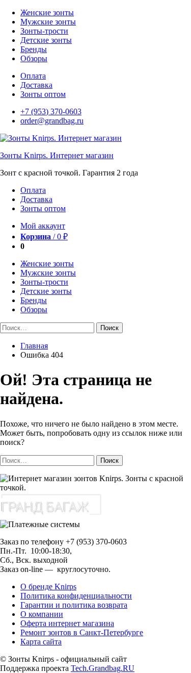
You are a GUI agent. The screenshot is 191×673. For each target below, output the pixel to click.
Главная (34, 345)
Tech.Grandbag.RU (102, 668)
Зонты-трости (44, 31)
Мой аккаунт (42, 225)
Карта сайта (41, 641)
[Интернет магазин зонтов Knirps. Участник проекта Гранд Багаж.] (51, 515)
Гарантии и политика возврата (73, 605)
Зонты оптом (43, 94)
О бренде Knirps (48, 586)
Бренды (33, 49)
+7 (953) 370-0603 (50, 111)
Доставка (36, 85)
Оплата (33, 75)
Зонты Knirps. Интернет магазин (57, 155)
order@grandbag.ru (52, 120)
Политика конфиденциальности (76, 595)
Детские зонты (46, 40)
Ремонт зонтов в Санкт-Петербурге (81, 632)
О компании (41, 614)
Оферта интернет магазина (67, 623)
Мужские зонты (48, 21)
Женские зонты (47, 12)
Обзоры (33, 58)
